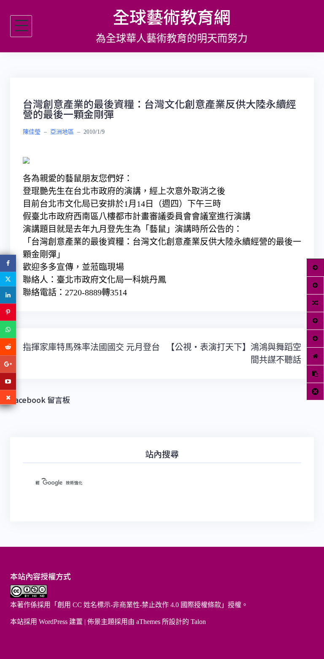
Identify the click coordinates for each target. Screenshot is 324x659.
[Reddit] (8, 347)
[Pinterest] (8, 312)
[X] (8, 279)
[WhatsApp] (8, 329)
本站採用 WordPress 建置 (46, 621)
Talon (198, 621)
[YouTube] (8, 381)
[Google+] (8, 364)
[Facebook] (8, 263)
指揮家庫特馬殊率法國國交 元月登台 (91, 347)
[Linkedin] (8, 295)
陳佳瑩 (31, 132)
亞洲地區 (62, 132)
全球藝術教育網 (172, 16)
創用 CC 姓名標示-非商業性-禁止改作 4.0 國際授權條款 (139, 604)
